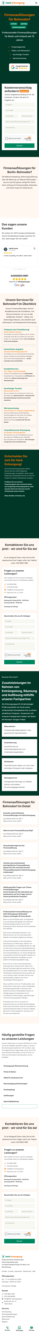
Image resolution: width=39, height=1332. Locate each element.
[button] (19, 67)
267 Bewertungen (24, 282)
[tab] (19, 1066)
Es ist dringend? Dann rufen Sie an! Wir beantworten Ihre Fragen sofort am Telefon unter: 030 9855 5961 (19, 560)
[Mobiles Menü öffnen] (36, 3)
